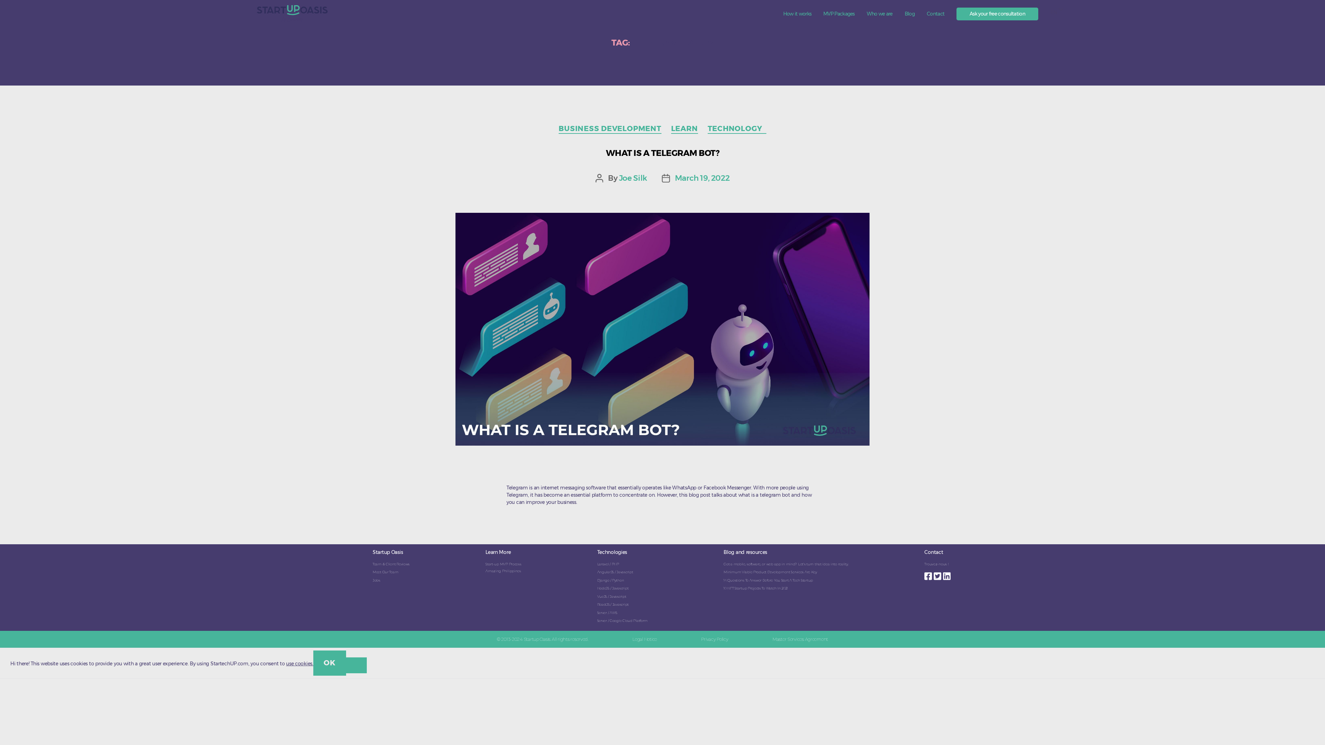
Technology (737, 128)
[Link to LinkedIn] (947, 574)
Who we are (880, 14)
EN (1053, 12)
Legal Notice (644, 639)
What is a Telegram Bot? (662, 153)
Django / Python (610, 580)
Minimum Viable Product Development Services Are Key (770, 572)
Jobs (376, 580)
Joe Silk (633, 178)
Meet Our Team (385, 572)
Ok (329, 662)
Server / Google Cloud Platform (622, 620)
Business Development (610, 128)
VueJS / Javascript (611, 596)
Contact (935, 14)
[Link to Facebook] (929, 574)
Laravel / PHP (608, 564)
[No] (356, 665)
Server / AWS (607, 612)
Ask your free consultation (997, 14)
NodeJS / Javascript (613, 588)
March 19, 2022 (702, 178)
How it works (797, 14)
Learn (684, 128)
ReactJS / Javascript (613, 604)
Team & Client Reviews (391, 564)
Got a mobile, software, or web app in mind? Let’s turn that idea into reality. (786, 564)
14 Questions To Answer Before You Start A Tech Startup (768, 580)
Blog (910, 14)
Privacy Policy (714, 639)
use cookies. (299, 663)
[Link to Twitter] (938, 574)
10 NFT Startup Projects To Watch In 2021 (756, 588)
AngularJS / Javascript (615, 572)
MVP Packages (839, 14)
